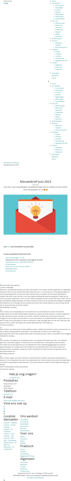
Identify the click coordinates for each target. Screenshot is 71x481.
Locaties (58, 56)
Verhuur (55, 41)
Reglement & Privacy (27, 456)
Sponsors (58, 36)
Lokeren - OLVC (9, 434)
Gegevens (58, 65)
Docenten (23, 439)
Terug (8, 236)
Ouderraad (59, 30)
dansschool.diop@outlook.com (14, 401)
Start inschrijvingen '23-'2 (14, 258)
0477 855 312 (8, 394)
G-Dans (58, 10)
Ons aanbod (56, 3)
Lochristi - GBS (9, 438)
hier (9, 247)
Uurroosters (59, 5)
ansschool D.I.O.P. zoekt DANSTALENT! (20, 262)
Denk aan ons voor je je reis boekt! (18, 266)
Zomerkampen (57, 39)
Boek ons (58, 67)
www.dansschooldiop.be (35, 478)
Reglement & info (61, 61)
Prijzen (57, 52)
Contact (54, 63)
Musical (58, 12)
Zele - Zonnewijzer (10, 440)
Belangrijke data (11, 269)
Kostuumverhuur (61, 47)
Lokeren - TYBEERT (10, 423)
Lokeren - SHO (9, 436)
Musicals (23, 428)
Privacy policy (24, 471)
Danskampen (60, 19)
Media (57, 34)
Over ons (55, 21)
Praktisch (55, 50)
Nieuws (58, 32)
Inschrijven (24, 462)
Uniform (58, 54)
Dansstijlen (59, 8)
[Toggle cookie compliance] (0, 327)
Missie (22, 437)
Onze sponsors (11, 271)
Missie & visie (60, 23)
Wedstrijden (59, 14)
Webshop (23, 464)
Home (54, 1)
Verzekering (59, 58)
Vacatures (58, 69)
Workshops (59, 16)
